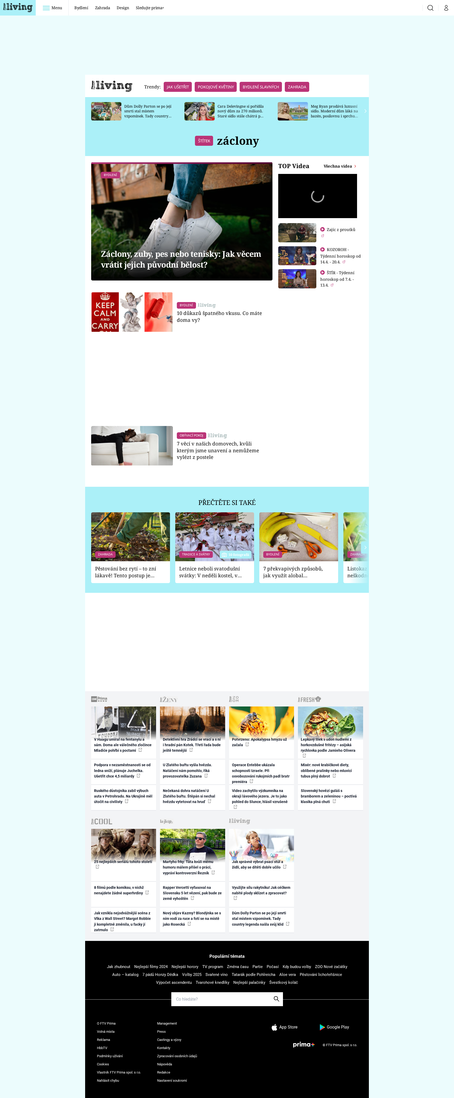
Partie (257, 966)
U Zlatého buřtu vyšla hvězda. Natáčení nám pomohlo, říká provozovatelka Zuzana (187, 770)
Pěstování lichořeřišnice (321, 974)
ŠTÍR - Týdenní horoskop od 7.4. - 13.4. (337, 279)
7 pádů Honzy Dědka (160, 974)
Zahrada (102, 7)
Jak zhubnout (118, 966)
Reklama (103, 1040)
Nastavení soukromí (172, 1080)
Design (123, 7)
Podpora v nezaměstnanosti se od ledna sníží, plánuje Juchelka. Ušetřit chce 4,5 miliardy (122, 770)
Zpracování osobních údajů (177, 1056)
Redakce (163, 1072)
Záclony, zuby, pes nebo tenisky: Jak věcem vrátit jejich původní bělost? (181, 259)
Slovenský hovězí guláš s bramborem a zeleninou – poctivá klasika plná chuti (329, 796)
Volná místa (106, 1032)
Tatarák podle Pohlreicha (253, 974)
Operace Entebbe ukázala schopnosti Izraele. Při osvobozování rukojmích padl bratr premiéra (261, 773)
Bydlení (81, 7)
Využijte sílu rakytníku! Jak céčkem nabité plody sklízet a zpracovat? (261, 890)
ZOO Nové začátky (331, 966)
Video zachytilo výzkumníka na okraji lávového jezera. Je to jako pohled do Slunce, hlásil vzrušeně (260, 796)
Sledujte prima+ (150, 7)
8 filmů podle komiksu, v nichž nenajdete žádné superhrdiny (119, 890)
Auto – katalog (125, 974)
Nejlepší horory (185, 966)
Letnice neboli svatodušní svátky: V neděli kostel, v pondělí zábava (209, 572)
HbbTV (102, 1048)
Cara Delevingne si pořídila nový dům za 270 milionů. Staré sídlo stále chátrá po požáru (241, 113)
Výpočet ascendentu (174, 982)
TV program (212, 966)
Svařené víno (216, 974)
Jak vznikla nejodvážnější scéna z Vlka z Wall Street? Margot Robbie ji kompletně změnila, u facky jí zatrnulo (122, 921)
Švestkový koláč (283, 982)
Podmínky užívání (110, 1056)
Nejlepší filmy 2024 (151, 966)
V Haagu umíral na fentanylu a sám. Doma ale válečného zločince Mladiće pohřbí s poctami (123, 745)
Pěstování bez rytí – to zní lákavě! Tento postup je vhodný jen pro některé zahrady (125, 572)
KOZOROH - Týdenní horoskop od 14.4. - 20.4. (340, 255)
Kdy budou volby (297, 966)
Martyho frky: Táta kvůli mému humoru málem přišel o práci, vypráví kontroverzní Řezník (188, 867)
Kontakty (163, 1048)
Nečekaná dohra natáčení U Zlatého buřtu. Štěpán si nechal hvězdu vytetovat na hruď (189, 796)
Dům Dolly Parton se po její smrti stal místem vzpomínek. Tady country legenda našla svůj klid (147, 113)
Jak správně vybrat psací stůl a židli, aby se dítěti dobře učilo (257, 864)
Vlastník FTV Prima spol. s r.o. (119, 1072)
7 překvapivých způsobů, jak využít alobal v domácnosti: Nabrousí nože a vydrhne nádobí (293, 572)
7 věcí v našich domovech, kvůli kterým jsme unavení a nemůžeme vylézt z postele (218, 450)
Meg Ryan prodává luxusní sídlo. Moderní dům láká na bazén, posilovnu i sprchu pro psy (334, 113)
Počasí (273, 966)
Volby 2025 (192, 974)
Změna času (238, 966)
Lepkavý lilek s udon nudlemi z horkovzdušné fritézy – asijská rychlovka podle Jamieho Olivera (328, 745)
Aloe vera (287, 974)
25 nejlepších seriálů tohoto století (123, 862)
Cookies (103, 1064)
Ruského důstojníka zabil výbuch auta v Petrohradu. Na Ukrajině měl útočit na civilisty (123, 796)
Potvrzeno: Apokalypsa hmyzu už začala (259, 742)
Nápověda (164, 1064)
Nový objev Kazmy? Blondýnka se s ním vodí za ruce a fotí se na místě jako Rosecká (192, 918)
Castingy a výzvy (169, 1040)
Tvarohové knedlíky (212, 982)
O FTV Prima (106, 1023)
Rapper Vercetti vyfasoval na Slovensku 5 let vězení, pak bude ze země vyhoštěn (192, 893)
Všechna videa (338, 166)
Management (167, 1023)
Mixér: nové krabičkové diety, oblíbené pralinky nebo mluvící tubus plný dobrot (326, 770)
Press (161, 1032)
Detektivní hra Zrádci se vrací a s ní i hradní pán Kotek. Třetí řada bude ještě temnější (192, 745)
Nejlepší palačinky (249, 982)
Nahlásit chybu (108, 1080)
